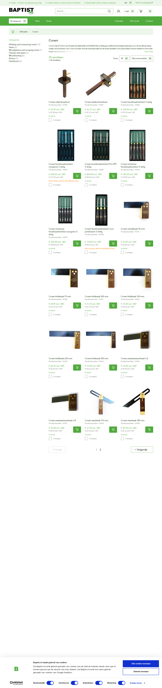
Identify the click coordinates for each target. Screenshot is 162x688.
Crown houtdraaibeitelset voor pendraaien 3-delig (99, 230)
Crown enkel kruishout (59, 102)
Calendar (119, 21)
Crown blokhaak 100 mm (96, 296)
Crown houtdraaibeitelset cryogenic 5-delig (61, 165)
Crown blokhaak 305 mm (96, 358)
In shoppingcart (77, 111)
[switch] (74, 683)
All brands (23, 31)
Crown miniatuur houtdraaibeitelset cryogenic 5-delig (63, 232)
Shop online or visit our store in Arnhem (64, 3)
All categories (15, 21)
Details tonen (136, 683)
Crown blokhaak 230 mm (60, 358)
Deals (49, 21)
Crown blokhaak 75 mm (60, 296)
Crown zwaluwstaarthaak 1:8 (62, 420)
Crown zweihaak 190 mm (133, 420)
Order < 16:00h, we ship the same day (26, 3)
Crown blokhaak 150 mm (132, 296)
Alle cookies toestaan (140, 664)
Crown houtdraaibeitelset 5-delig (136, 102)
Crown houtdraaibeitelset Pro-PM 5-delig (100, 165)
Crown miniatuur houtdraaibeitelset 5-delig (133, 165)
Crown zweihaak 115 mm (96, 420)
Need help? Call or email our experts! (101, 3)
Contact (149, 21)
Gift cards (134, 21)
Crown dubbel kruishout (96, 102)
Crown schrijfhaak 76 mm (133, 229)
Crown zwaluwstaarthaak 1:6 (134, 358)
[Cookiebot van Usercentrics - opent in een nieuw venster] (16, 683)
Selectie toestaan (140, 671)
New (37, 21)
